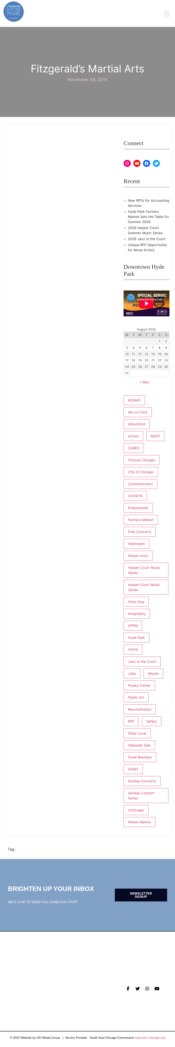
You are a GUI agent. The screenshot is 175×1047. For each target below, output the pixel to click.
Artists (133, 436)
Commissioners (140, 484)
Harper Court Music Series (144, 587)
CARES (133, 448)
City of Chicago (141, 472)
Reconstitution (139, 709)
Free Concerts (139, 532)
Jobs (132, 673)
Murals (153, 673)
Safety (151, 721)
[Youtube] (157, 988)
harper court (138, 555)
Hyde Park (136, 637)
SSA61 (133, 769)
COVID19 (135, 496)
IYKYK (133, 649)
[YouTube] (137, 163)
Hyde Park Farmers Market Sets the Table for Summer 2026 (148, 216)
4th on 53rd (137, 412)
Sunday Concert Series (141, 795)
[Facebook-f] (128, 988)
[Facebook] (146, 163)
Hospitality (137, 614)
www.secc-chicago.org (150, 1037)
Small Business (140, 757)
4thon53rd (136, 424)
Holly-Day (136, 602)
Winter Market (139, 822)
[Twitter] (156, 163)
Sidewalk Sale (139, 745)
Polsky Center (139, 685)
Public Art (136, 697)
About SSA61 (72, 999)
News (12, 986)
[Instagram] (127, 163)
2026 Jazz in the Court (147, 239)
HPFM (133, 626)
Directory (71, 986)
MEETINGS (16, 999)
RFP (131, 721)
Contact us (18, 1006)
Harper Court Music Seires (144, 570)
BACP (155, 436)
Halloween (136, 544)
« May (144, 382)
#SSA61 (134, 400)
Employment (138, 508)
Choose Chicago (141, 460)
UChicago (136, 810)
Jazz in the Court (142, 661)
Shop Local (137, 733)
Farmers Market (140, 520)
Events (14, 992)
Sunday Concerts (142, 781)
